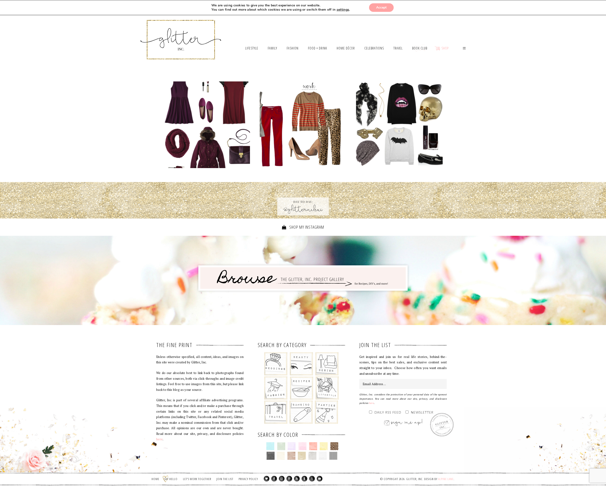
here (159, 439)
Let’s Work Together (197, 479)
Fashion (276, 388)
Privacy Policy (248, 479)
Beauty (301, 363)
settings (343, 10)
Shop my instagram (306, 227)
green (281, 446)
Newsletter (422, 412)
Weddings (276, 363)
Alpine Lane (446, 479)
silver (312, 456)
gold (302, 456)
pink (302, 446)
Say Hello (171, 479)
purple (292, 446)
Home (155, 479)
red (313, 446)
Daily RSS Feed (387, 412)
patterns (333, 456)
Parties (326, 412)
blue (270, 446)
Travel (276, 412)
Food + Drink (301, 388)
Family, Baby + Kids (301, 412)
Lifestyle (327, 388)
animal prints (334, 446)
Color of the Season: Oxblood (206, 124)
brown (291, 456)
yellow (324, 446)
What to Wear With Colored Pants (303, 126)
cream (281, 456)
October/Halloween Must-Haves (399, 124)
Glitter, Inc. (181, 34)
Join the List (224, 479)
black (270, 456)
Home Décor (327, 363)
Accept (381, 7)
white (323, 456)
